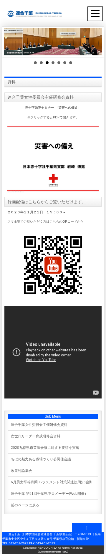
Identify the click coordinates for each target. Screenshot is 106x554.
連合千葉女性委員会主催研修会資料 (39, 425)
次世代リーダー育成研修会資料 (35, 436)
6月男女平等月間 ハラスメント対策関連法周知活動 (51, 482)
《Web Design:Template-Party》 (53, 551)
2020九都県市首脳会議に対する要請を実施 (45, 448)
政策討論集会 (21, 471)
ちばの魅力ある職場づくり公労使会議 (41, 459)
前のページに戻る (25, 505)
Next (94, 42)
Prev (11, 42)
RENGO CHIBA (47, 547)
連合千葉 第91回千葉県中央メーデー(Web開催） (49, 494)
